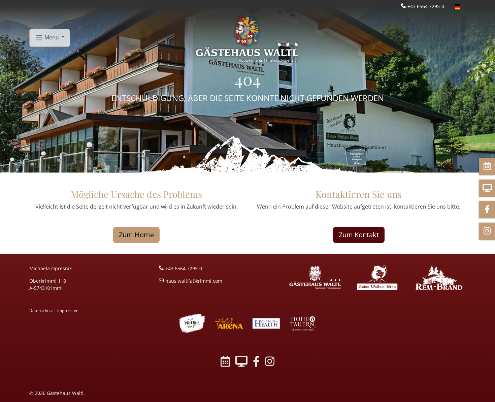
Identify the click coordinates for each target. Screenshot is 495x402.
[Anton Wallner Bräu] (377, 277)
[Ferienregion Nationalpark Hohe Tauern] (303, 323)
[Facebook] (256, 362)
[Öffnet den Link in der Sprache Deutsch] (458, 6)
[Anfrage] (241, 362)
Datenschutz (41, 310)
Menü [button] (51, 37)
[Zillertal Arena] (228, 323)
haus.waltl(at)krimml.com (193, 281)
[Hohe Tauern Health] (266, 323)
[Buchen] (225, 362)
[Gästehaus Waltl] (315, 277)
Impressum (67, 310)
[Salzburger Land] (191, 323)
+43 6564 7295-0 (425, 6)
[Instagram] (269, 362)
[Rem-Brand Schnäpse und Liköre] (439, 277)
